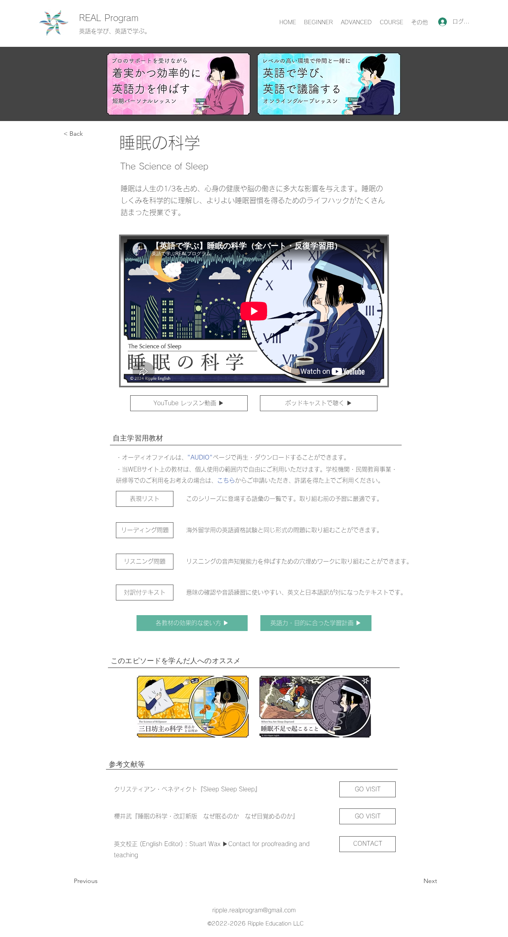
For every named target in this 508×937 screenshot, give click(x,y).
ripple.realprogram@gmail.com (254, 910)
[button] (90, 134)
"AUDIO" (200, 457)
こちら (226, 480)
